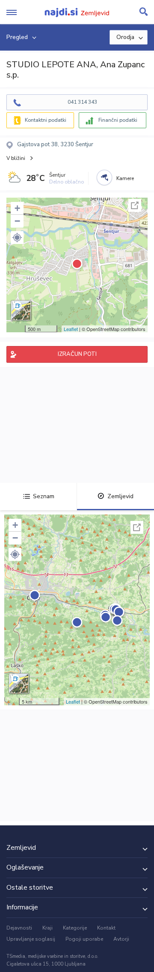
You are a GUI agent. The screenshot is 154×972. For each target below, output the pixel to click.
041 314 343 (82, 102)
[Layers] (21, 310)
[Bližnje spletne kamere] (104, 177)
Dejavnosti (19, 927)
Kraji (47, 927)
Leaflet (71, 328)
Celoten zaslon (134, 205)
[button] (17, 237)
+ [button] (17, 208)
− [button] (17, 221)
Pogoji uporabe (84, 939)
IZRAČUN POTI (77, 354)
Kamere (125, 178)
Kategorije (75, 927)
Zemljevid (120, 496)
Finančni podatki (117, 120)
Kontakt (106, 927)
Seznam (43, 496)
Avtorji (121, 939)
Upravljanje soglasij (30, 939)
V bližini (15, 158)
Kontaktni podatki (45, 120)
